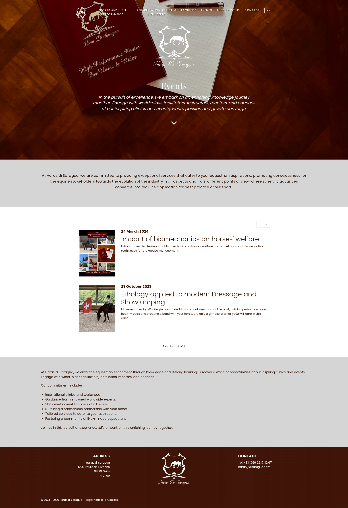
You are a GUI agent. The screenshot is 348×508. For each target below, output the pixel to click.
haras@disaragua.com (254, 467)
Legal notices (94, 500)
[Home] (81, 13)
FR (268, 10)
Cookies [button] (112, 500)
